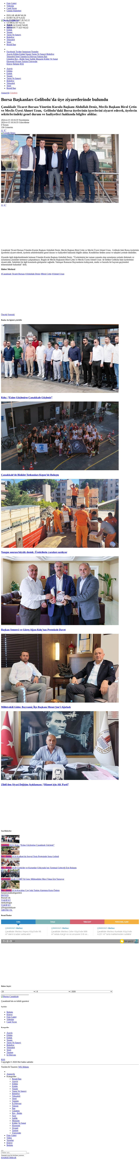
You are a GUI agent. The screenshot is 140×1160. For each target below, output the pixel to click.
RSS (22, 64)
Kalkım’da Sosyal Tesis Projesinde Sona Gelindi (35, 856)
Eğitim (9, 27)
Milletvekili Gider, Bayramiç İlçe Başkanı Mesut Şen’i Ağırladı (36, 707)
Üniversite (32, 61)
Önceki (4, 314)
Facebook (11, 51)
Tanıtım (23, 56)
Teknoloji (11, 39)
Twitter (19, 51)
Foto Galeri (11, 3)
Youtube (34, 51)
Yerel (9, 42)
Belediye (10, 37)
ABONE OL (6, 910)
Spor (27, 59)
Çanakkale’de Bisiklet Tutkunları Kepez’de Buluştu (30, 474)
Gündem (10, 59)
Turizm (24, 61)
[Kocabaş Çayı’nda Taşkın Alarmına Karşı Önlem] (10, 888)
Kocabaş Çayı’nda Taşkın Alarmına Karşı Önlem (35, 890)
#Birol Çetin (46, 274)
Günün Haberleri (14, 11)
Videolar (10, 6)
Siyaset (17, 61)
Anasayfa (5, 93)
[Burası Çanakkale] (10, 20)
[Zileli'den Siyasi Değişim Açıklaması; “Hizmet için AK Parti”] (60, 779)
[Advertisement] (70, 228)
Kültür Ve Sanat (50, 59)
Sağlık (32, 59)
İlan (45, 56)
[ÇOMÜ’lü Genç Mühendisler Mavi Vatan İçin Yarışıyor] (10, 876)
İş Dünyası (32, 56)
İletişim (16, 64)
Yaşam (9, 32)
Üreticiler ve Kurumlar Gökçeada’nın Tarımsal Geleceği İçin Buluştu (44, 868)
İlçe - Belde (19, 59)
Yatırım (40, 56)
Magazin (39, 59)
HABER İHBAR (8, 1157)
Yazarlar (10, 1140)
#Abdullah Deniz (32, 274)
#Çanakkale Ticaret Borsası (13, 274)
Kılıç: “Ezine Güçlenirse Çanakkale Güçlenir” (26, 397)
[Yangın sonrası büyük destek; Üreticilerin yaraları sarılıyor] (60, 547)
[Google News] (8, 133)
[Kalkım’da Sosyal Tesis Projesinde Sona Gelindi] (10, 854)
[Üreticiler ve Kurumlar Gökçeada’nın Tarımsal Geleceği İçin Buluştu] (10, 865)
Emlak (9, 30)
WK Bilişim (23, 1067)
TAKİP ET (6, 900)
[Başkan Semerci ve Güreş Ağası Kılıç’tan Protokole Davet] (60, 624)
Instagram (26, 51)
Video (9, 1138)
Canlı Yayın (12, 8)
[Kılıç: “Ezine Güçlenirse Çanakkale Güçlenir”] (60, 392)
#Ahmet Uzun (58, 274)
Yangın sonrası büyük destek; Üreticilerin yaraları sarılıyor (34, 552)
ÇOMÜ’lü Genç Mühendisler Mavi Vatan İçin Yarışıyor (37, 879)
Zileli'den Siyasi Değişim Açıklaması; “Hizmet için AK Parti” (35, 784)
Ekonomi (10, 61)
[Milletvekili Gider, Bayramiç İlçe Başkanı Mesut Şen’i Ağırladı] (60, 702)
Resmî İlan (11, 44)
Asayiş (9, 25)
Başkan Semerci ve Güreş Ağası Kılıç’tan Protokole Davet (33, 629)
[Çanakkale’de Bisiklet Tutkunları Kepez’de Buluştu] (60, 469)
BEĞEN (5, 895)
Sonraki (11, 314)
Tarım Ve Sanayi (14, 35)
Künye (9, 64)
